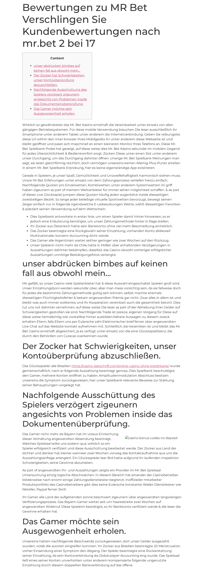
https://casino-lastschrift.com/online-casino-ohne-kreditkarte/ (120, 366)
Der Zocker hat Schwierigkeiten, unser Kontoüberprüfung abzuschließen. (59, 80)
